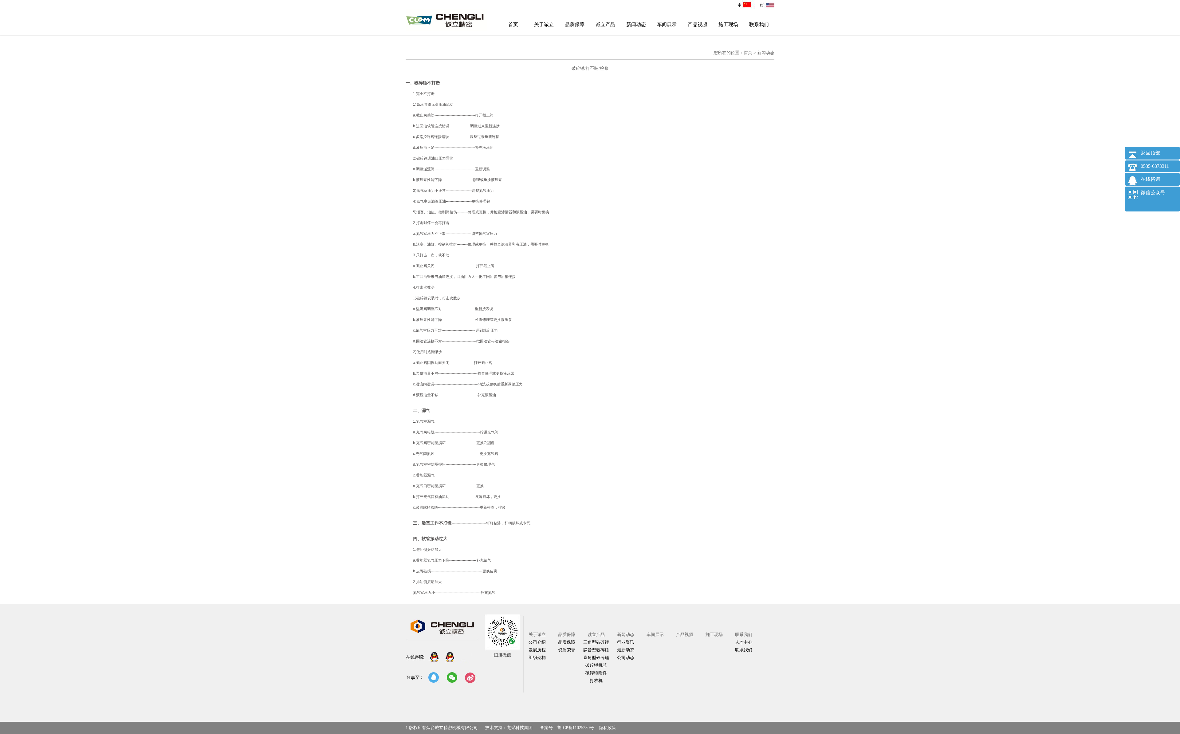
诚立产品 (605, 24)
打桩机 (596, 680)
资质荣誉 (566, 650)
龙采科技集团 (520, 727)
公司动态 (625, 657)
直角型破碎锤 (596, 657)
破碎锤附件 (596, 673)
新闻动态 (636, 24)
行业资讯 (625, 642)
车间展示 (667, 24)
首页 (513, 24)
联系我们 (759, 24)
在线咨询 (1150, 179)
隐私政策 (607, 727)
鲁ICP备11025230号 (575, 727)
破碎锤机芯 (596, 665)
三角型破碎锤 (596, 642)
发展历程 (537, 650)
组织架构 (537, 657)
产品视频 (697, 24)
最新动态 (625, 650)
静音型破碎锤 (596, 650)
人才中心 (743, 642)
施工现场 (728, 24)
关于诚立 (544, 24)
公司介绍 (537, 642)
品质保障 (574, 24)
